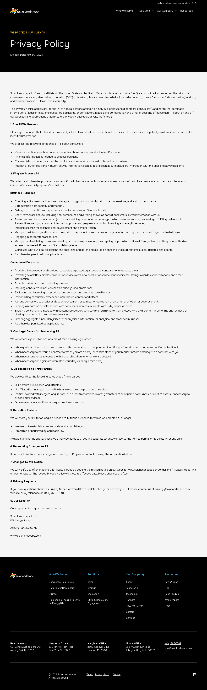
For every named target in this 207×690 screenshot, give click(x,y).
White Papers (172, 599)
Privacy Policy (102, 674)
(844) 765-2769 (53, 493)
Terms (90, 674)
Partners (130, 599)
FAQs (167, 605)
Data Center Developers (61, 588)
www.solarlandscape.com (25, 535)
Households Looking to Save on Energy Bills (64, 601)
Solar (90, 582)
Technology (132, 594)
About (129, 582)
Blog (167, 588)
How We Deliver (134, 605)
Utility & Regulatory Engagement (97, 601)
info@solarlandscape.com (178, 648)
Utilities (53, 594)
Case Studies (172, 594)
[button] (126, 11)
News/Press (171, 582)
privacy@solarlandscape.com (172, 489)
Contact (130, 617)
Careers (130, 611)
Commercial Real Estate (61, 582)
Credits (116, 674)
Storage (91, 588)
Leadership (132, 588)
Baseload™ (93, 594)
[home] (25, 11)
